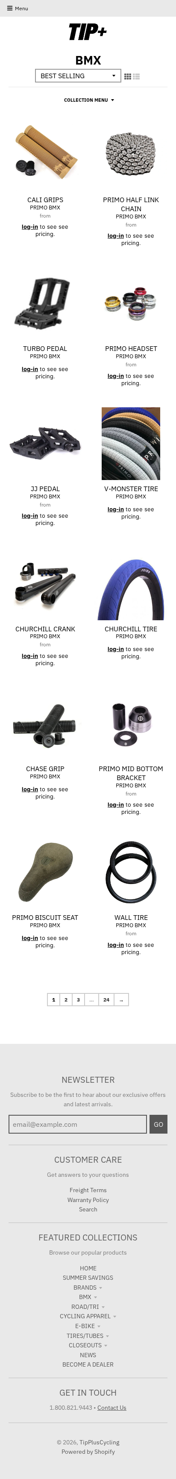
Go (158, 1124)
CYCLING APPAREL (85, 1316)
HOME (88, 1268)
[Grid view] (127, 76)
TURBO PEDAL (45, 348)
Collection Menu (86, 100)
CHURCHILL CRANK (45, 629)
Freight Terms (88, 1190)
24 (106, 999)
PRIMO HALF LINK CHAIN (131, 204)
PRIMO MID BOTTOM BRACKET (131, 773)
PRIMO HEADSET (131, 348)
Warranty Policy (88, 1200)
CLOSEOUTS (85, 1345)
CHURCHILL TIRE (131, 629)
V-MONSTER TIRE (131, 488)
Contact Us (111, 1407)
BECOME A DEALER (88, 1364)
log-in (30, 226)
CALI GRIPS (45, 199)
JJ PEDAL (45, 488)
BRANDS (85, 1287)
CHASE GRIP (45, 768)
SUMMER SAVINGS (88, 1278)
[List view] (136, 76)
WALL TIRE (131, 917)
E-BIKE (85, 1326)
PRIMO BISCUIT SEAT (45, 917)
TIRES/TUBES (85, 1336)
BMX (85, 1297)
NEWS (88, 1355)
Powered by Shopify (88, 1451)
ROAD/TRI (85, 1307)
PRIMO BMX (45, 207)
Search (88, 1209)
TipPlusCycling (99, 1442)
